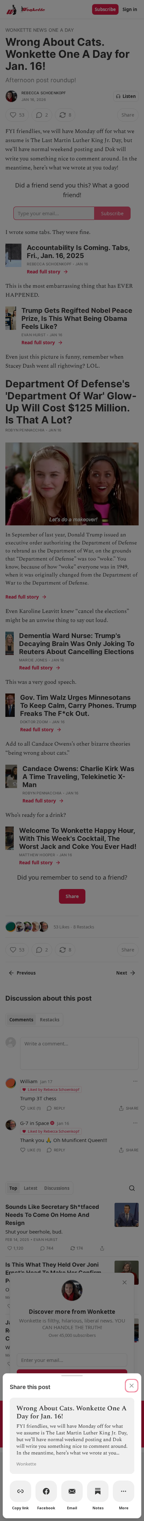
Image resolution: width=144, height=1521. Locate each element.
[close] (131, 1385)
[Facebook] (46, 1491)
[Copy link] (20, 1491)
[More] (123, 1491)
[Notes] (98, 1491)
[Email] (72, 1491)
